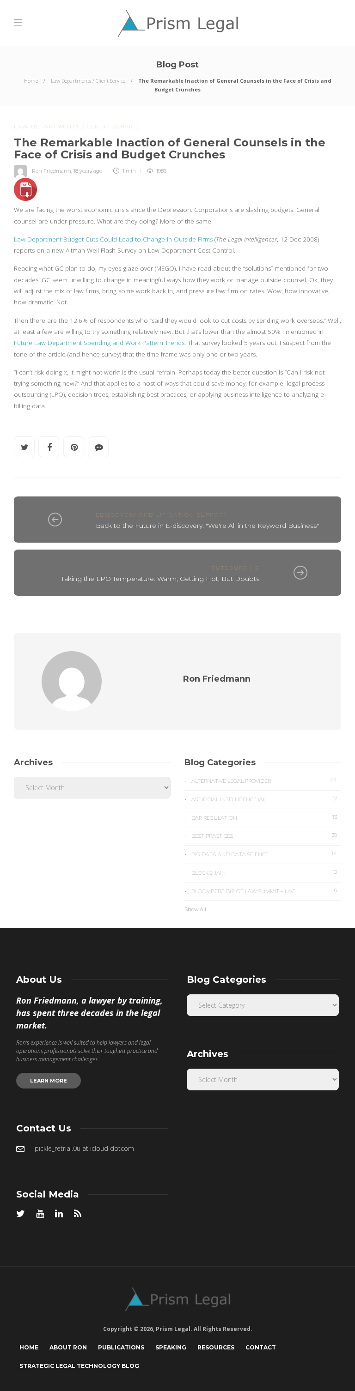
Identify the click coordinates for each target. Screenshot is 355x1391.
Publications (121, 1347)
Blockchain (264, 872)
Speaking (170, 1347)
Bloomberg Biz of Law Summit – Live (264, 891)
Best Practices (264, 835)
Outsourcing (235, 568)
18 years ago (87, 171)
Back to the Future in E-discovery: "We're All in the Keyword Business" (207, 525)
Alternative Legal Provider (264, 780)
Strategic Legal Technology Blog (79, 1365)
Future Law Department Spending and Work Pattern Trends (99, 343)
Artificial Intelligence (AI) (264, 799)
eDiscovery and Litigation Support (161, 515)
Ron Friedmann (51, 171)
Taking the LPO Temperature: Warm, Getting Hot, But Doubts (160, 579)
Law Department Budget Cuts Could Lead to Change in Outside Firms (113, 239)
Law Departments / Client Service (88, 80)
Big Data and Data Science (264, 854)
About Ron (68, 1347)
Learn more (48, 1080)
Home (31, 80)
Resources (215, 1347)
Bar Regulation (264, 817)
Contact (260, 1347)
